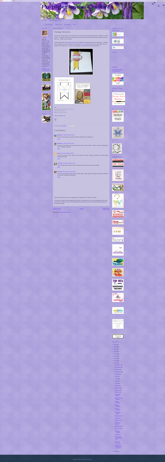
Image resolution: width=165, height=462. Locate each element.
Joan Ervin (60, 171)
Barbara (59, 143)
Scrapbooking (67, 25)
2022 (115, 344)
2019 (115, 351)
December (117, 365)
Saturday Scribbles (117, 406)
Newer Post (57, 209)
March (117, 385)
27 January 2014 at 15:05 (67, 153)
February (117, 388)
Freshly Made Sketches (71, 42)
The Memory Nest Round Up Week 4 (118, 446)
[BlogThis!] (71, 126)
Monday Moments (117, 402)
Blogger (90, 459)
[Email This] (70, 126)
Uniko (74, 25)
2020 (115, 349)
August (117, 374)
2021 (115, 347)
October (117, 369)
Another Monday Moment (119, 398)
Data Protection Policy (55, 20)
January (117, 390)
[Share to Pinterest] (75, 126)
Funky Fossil (58, 25)
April (116, 383)
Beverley (59, 135)
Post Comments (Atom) (65, 212)
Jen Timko (60, 163)
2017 (115, 356)
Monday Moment (119, 416)
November (117, 367)
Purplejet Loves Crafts (74, 6)
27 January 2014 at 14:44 (68, 143)
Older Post (106, 209)
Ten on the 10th (118, 428)
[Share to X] (72, 126)
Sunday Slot (118, 418)
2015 (115, 360)
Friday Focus (118, 392)
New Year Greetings (117, 442)
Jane (44, 37)
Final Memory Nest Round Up (118, 438)
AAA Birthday (48, 25)
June (116, 378)
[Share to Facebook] (73, 126)
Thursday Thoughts (117, 409)
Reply (58, 139)
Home (44, 20)
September (118, 371)
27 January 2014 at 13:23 (68, 135)
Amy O (59, 153)
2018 (115, 353)
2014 (115, 363)
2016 (115, 358)
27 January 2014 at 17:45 (69, 163)
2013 (115, 451)
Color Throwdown (85, 44)
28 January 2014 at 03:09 (69, 171)
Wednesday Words (117, 395)
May (116, 381)
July (116, 376)
